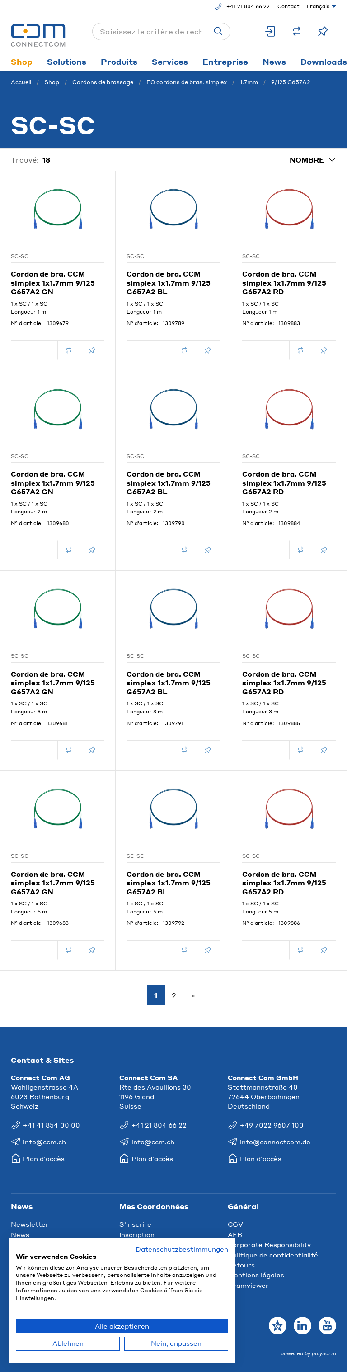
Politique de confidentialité (273, 1255)
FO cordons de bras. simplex (186, 82)
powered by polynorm (308, 1353)
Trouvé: (25, 159)
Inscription (137, 1234)
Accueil (21, 82)
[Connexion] (271, 31)
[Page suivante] (191, 995)
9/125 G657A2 (290, 82)
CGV (235, 1224)
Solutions (66, 62)
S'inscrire (135, 1224)
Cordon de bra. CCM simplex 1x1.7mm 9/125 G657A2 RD (284, 282)
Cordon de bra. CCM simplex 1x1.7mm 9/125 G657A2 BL (169, 282)
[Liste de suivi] (323, 31)
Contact (288, 6)
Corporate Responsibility (269, 1244)
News (274, 62)
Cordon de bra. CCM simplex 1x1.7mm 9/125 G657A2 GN (53, 282)
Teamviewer (248, 1285)
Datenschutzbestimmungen (182, 1249)
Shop (22, 62)
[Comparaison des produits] (297, 31)
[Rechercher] (218, 31)
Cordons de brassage (102, 82)
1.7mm (249, 82)
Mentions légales (256, 1275)
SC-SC (19, 256)
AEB (235, 1234)
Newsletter (30, 1224)
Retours (241, 1265)
